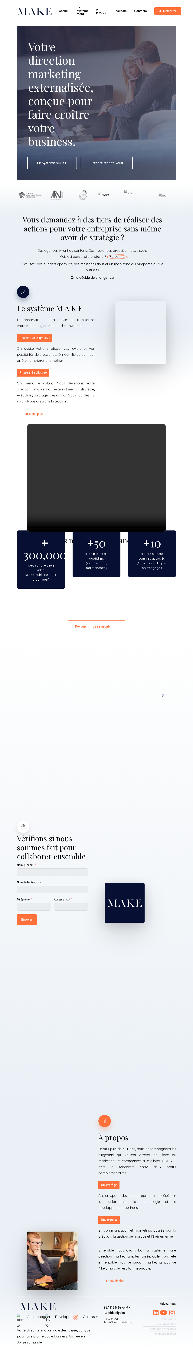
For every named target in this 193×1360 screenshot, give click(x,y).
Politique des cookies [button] (163, 1329)
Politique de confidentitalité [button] (166, 1322)
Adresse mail (62, 899)
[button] (52, 163)
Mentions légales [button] (165, 1333)
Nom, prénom (25, 864)
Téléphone (23, 899)
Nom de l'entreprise (29, 882)
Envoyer (26, 919)
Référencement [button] (166, 1338)
